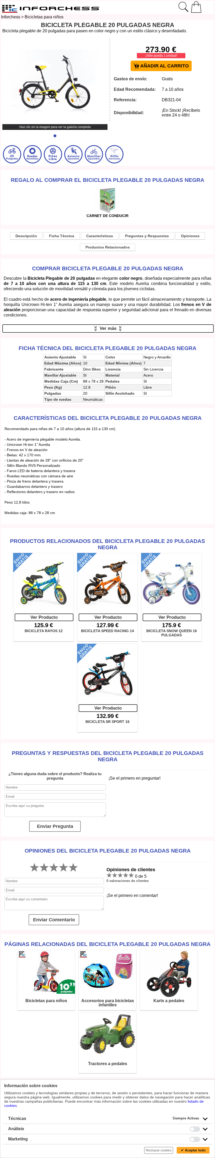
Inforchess (10, 17)
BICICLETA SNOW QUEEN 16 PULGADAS (171, 633)
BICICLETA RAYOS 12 (44, 631)
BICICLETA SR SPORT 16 (107, 722)
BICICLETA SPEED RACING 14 (107, 631)
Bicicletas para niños (44, 17)
